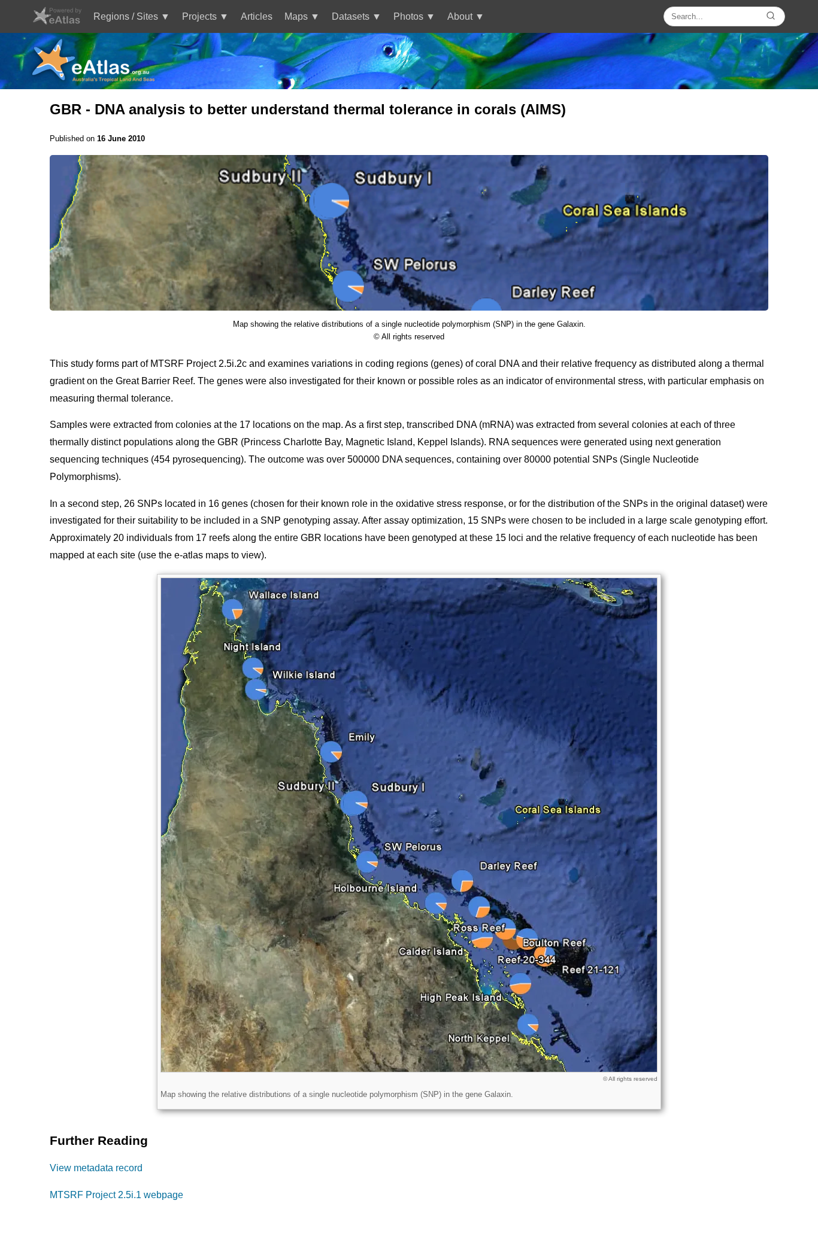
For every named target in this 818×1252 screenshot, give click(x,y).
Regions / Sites (125, 16)
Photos (408, 16)
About (459, 16)
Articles (256, 16)
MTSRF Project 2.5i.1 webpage (116, 1195)
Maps (296, 16)
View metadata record (96, 1168)
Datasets (350, 16)
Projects (199, 16)
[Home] (56, 21)
